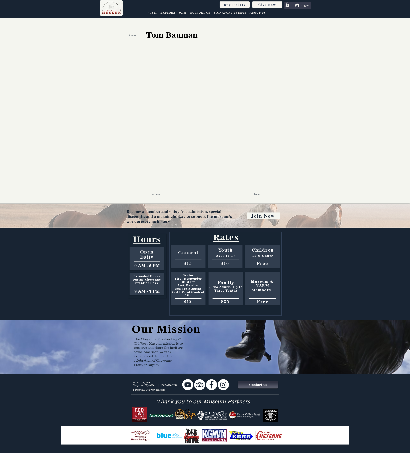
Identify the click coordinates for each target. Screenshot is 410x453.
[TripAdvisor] (199, 384)
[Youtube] (187, 384)
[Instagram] (223, 384)
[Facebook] (211, 384)
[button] (287, 4)
